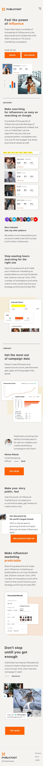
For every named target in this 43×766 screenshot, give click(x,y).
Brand (12, 55)
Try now (14, 471)
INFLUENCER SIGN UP (23, 539)
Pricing (38, 753)
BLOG (37, 757)
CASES (37, 760)
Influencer (29, 55)
